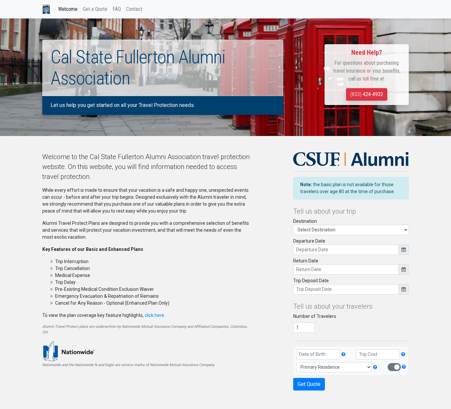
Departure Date (309, 241)
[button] (343, 354)
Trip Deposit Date (311, 280)
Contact (134, 9)
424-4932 (366, 94)
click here (154, 315)
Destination (305, 221)
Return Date (305, 260)
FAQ (117, 9)
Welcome (68, 9)
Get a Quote (95, 9)
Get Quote (309, 384)
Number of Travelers (314, 316)
